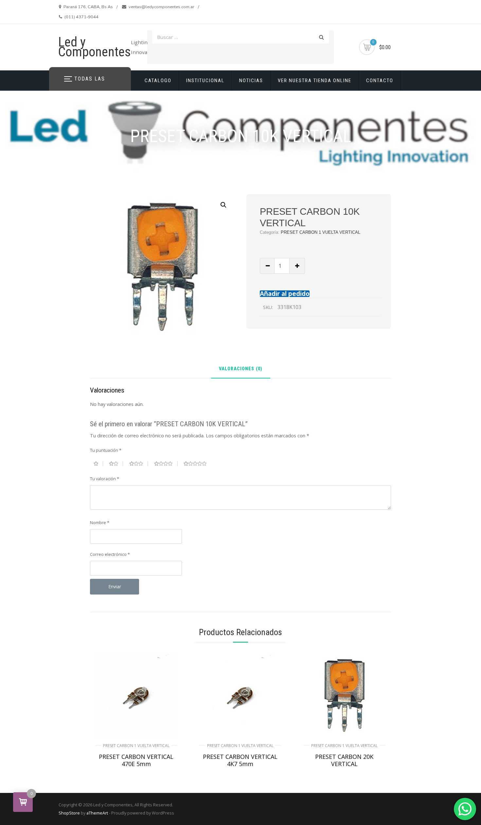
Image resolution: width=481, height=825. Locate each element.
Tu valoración (104, 479)
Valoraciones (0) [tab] (240, 369)
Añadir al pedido (285, 293)
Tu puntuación (105, 450)
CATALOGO (158, 80)
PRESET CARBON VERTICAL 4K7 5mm (240, 760)
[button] (223, 205)
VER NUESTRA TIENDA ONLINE (314, 80)
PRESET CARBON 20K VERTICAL (344, 760)
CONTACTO (379, 80)
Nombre (99, 522)
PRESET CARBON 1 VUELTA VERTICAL (320, 232)
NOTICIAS (251, 80)
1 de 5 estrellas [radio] (98, 463)
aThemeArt (97, 813)
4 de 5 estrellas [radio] (166, 463)
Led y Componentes (94, 47)
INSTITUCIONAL (205, 80)
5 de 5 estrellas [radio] (198, 463)
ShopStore (69, 813)
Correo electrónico (110, 554)
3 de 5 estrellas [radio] (138, 463)
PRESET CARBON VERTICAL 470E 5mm (136, 760)
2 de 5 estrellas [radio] (116, 463)
